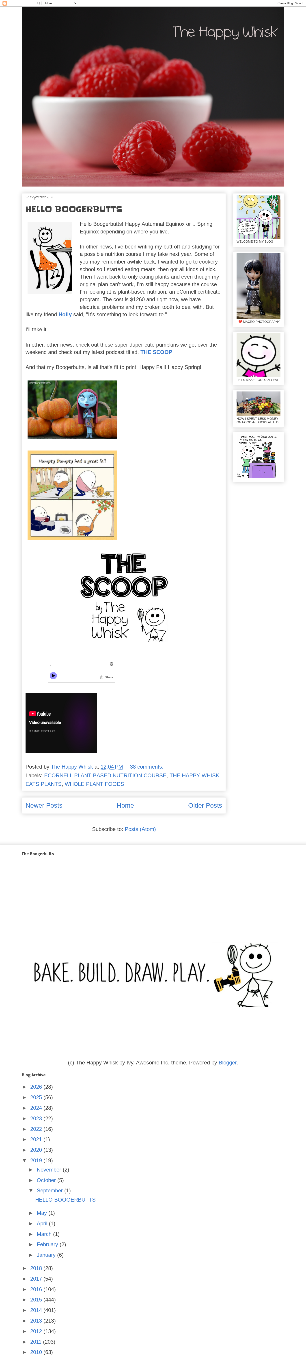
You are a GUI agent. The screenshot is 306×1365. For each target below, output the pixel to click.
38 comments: (147, 767)
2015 (36, 1300)
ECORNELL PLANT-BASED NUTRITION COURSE (105, 775)
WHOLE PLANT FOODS (94, 784)
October (47, 1180)
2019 (36, 1160)
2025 (36, 1097)
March (45, 1234)
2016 (36, 1289)
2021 (36, 1139)
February (48, 1244)
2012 (36, 1331)
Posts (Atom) (140, 829)
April (43, 1223)
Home (125, 805)
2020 (36, 1150)
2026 (36, 1087)
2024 (36, 1108)
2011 (36, 1342)
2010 (36, 1352)
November (50, 1170)
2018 (36, 1268)
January (47, 1255)
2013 (36, 1321)
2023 (36, 1118)
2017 (36, 1279)
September (50, 1190)
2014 (36, 1310)
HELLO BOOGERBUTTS (74, 209)
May (42, 1213)
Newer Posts (44, 805)
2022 (36, 1129)
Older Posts (205, 805)
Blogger (228, 1062)
